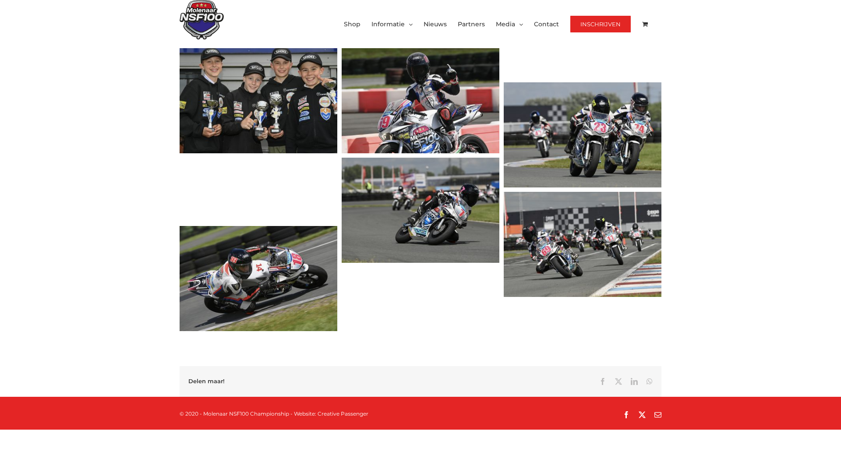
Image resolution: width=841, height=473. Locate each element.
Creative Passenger (343, 413)
